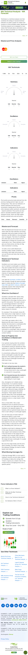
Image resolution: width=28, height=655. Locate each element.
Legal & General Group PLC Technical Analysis (21, 564)
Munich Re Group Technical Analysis (6, 557)
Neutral (14, 132)
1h (22, 73)
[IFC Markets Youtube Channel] (20, 605)
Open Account (19, 7)
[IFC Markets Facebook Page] (3, 605)
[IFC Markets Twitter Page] (12, 605)
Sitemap (11, 634)
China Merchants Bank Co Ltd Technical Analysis (20, 557)
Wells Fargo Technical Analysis (20, 570)
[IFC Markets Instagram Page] (7, 605)
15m (13, 73)
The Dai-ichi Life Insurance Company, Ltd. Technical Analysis (20, 577)
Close (14, 652)
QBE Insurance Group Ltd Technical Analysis (7, 577)
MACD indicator (15, 285)
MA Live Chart (14, 57)
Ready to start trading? (14, 61)
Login (12, 7)
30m (18, 73)
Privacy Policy (5, 639)
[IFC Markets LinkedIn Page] (16, 605)
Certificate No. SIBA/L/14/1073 (19, 620)
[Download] (25, 2)
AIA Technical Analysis (5, 564)
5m (9, 73)
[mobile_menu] (25, 7)
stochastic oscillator (15, 279)
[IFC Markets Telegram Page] (25, 605)
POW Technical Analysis (5, 570)
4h (26, 73)
